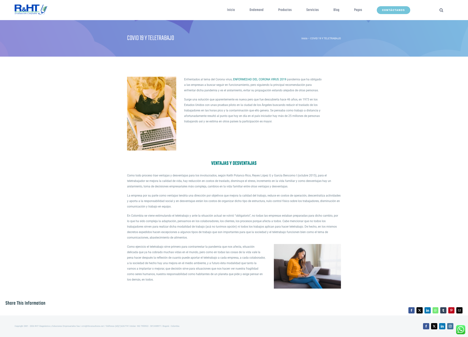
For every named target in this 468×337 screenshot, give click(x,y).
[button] (441, 10)
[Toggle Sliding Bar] (424, 10)
